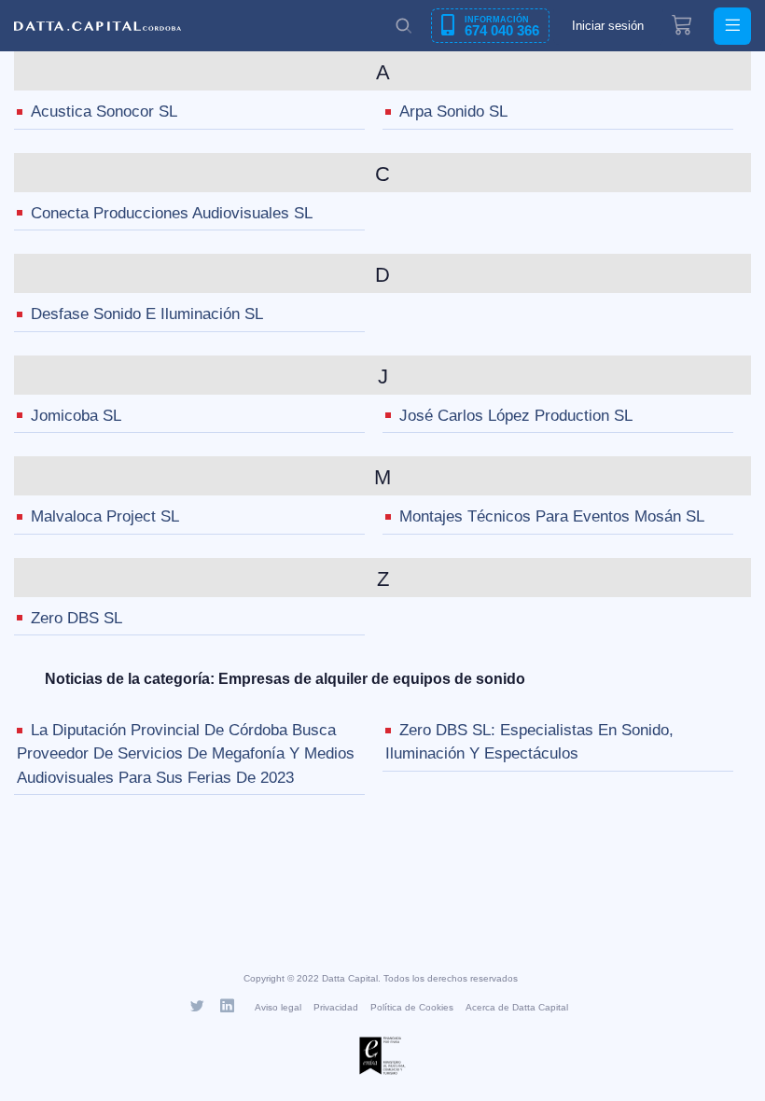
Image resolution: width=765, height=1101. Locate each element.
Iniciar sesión (608, 26)
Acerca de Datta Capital (517, 1007)
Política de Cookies (411, 1007)
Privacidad (335, 1007)
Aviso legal (278, 1007)
